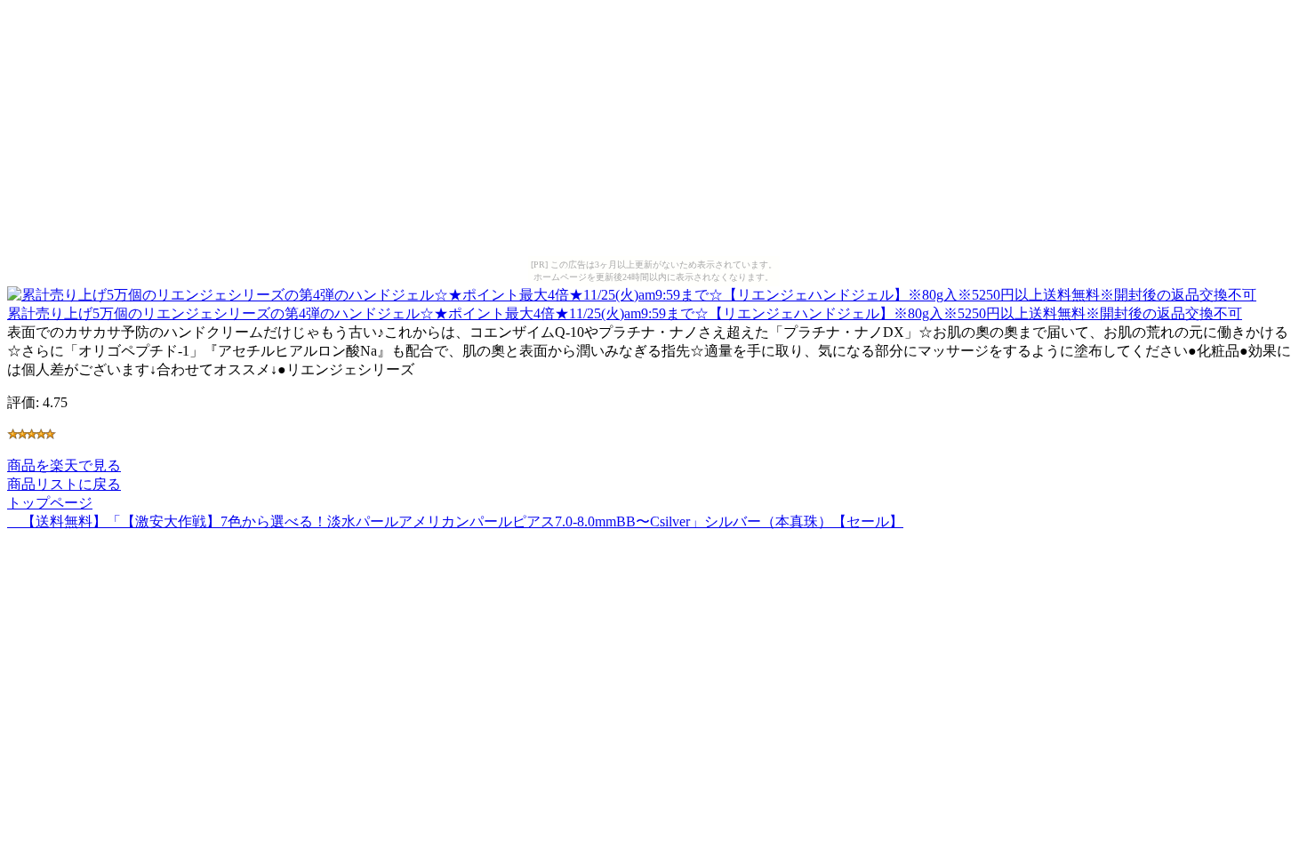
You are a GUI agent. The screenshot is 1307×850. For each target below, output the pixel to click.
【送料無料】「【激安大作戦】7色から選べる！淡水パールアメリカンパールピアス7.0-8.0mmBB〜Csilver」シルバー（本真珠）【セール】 (455, 521)
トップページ (49, 502)
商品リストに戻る (64, 484)
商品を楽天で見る (64, 465)
